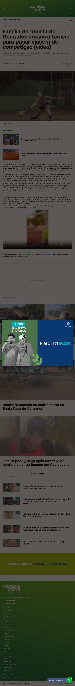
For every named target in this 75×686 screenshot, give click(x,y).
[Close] (73, 319)
